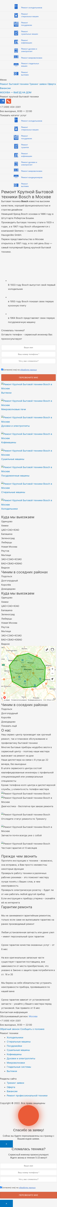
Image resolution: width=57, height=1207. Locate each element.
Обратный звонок (10, 1029)
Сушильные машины (18, 1050)
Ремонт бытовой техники (14, 84)
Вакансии (5, 88)
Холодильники (15, 1037)
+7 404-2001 (10, 107)
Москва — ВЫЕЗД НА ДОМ (15, 92)
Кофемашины (14, 1054)
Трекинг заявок (38, 84)
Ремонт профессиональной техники (27, 1095)
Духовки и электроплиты (21, 1058)
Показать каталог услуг (13, 115)
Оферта (51, 84)
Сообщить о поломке (32, 1029)
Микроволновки (16, 1062)
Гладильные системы (19, 1066)
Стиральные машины (19, 1041)
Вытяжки (12, 1071)
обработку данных (28, 370)
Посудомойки (14, 1046)
